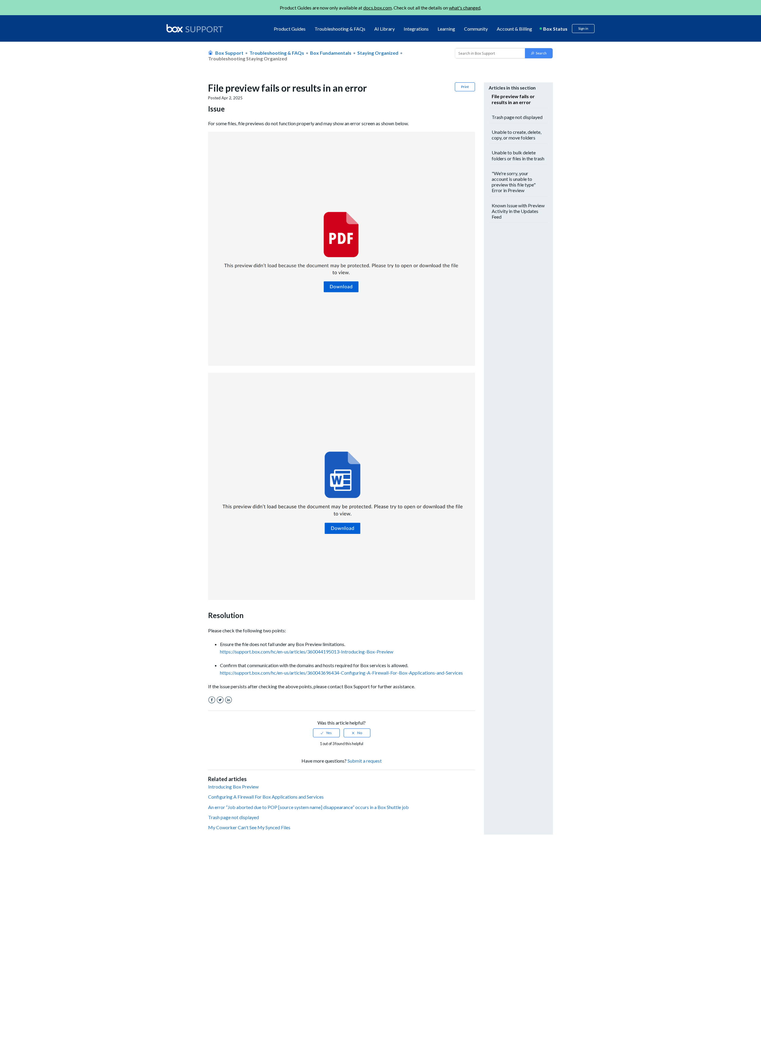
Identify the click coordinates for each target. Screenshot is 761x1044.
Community (476, 29)
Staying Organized (377, 53)
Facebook (212, 700)
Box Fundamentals (330, 53)
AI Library (384, 29)
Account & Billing (514, 29)
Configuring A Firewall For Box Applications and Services (266, 797)
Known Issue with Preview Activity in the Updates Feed (518, 211)
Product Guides (290, 29)
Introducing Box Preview (233, 786)
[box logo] (194, 28)
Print (465, 86)
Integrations (416, 29)
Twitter (220, 700)
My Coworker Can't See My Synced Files (249, 827)
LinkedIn (228, 700)
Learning (446, 29)
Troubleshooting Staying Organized (247, 58)
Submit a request (365, 761)
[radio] (326, 732)
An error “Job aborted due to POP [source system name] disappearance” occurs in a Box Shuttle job (308, 807)
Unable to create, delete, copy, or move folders (516, 134)
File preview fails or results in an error (513, 99)
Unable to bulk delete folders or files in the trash (518, 155)
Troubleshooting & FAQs (340, 29)
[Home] (194, 28)
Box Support (229, 53)
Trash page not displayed (233, 817)
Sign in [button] (583, 28)
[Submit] (539, 53)
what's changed (464, 7)
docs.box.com (377, 7)
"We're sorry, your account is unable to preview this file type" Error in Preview (514, 181)
